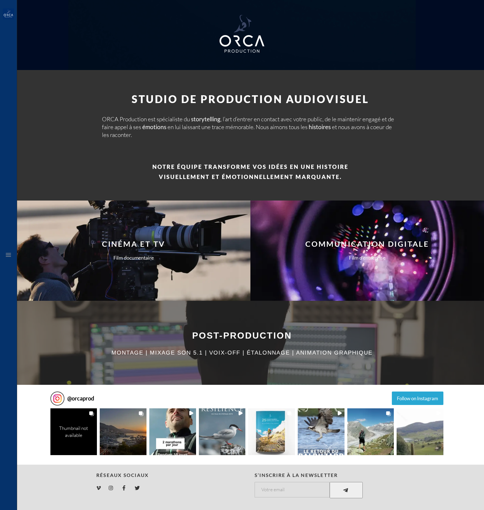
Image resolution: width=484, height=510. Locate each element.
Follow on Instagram (417, 398)
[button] (73, 431)
